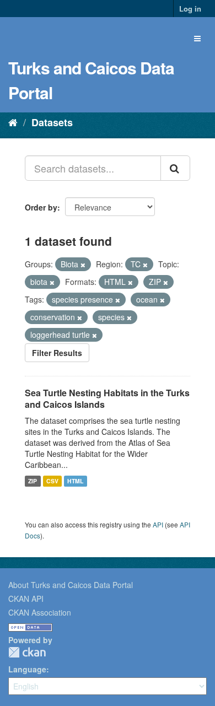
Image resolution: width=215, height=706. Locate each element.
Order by (41, 207)
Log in (190, 8)
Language (27, 669)
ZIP (32, 481)
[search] (175, 168)
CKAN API (26, 598)
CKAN (27, 652)
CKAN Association (39, 612)
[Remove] (82, 264)
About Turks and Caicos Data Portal (70, 584)
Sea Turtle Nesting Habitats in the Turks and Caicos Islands (107, 398)
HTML (75, 481)
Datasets (52, 122)
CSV (52, 481)
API (158, 524)
